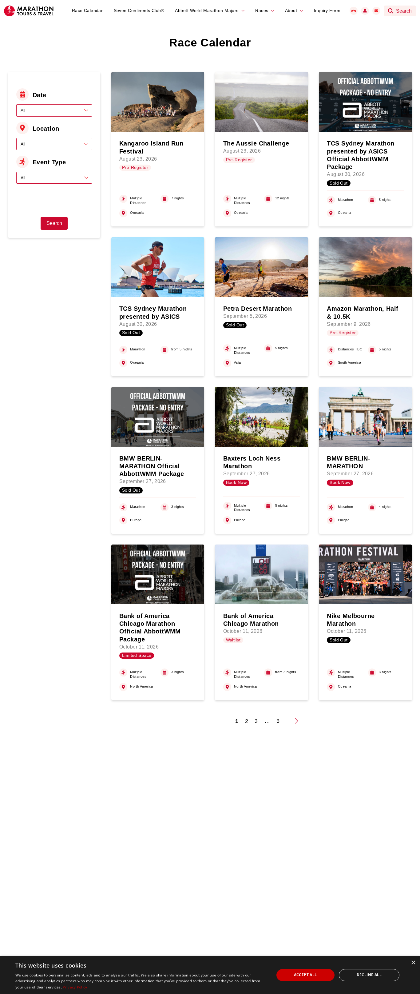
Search (54, 223)
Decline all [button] (369, 974)
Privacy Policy (75, 987)
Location (46, 128)
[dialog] (210, 975)
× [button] (413, 962)
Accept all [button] (305, 974)
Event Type (49, 162)
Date (39, 95)
